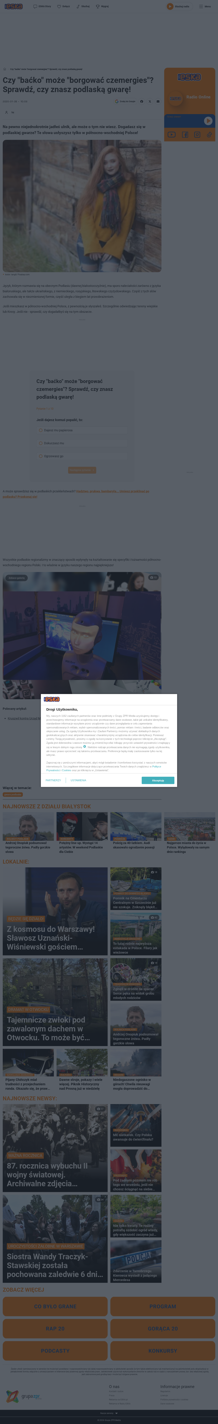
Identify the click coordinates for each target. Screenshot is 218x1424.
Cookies (66, 770)
